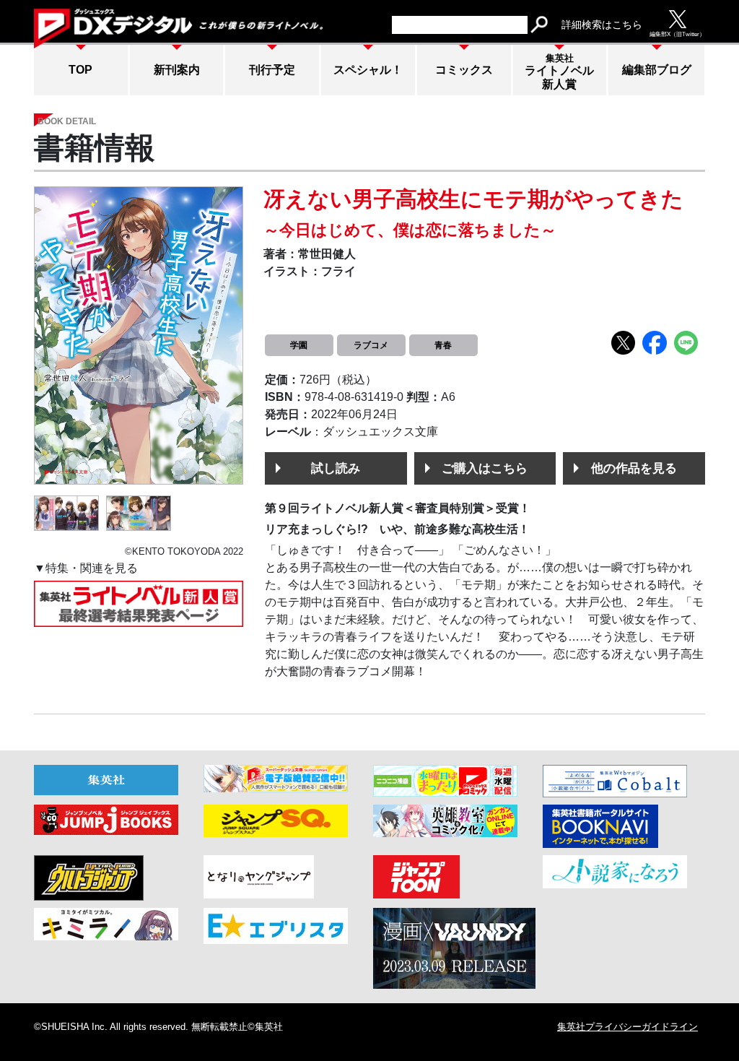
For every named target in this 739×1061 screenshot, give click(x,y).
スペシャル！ (368, 70)
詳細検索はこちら (601, 24)
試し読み (335, 468)
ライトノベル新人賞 (559, 71)
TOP (80, 70)
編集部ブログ (656, 70)
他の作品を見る (634, 468)
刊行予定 (272, 70)
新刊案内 (177, 70)
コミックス (464, 70)
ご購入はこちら (485, 468)
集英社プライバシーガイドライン (627, 1026)
